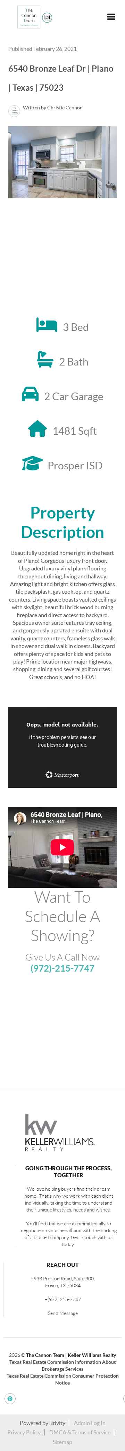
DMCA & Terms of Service (79, 1432)
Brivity (57, 1423)
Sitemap (62, 1442)
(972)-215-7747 (62, 968)
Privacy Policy (24, 1432)
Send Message (63, 1313)
